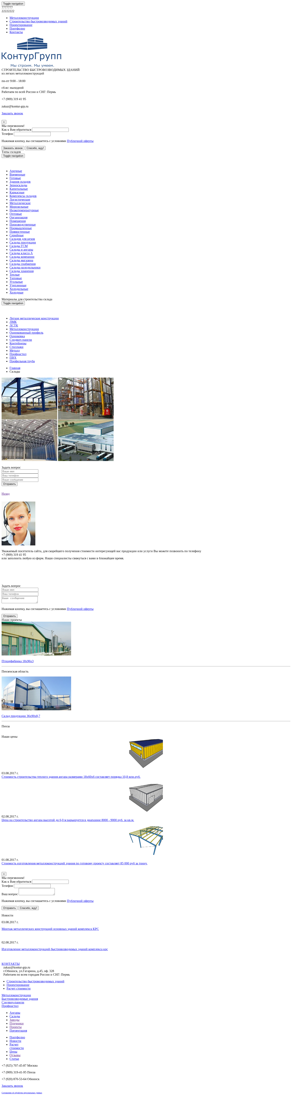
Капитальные (19, 188)
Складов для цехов (22, 239)
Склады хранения (22, 271)
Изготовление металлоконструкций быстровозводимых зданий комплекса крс (55, 949)
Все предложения (13, 911)
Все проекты (10, 733)
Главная (15, 368)
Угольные (16, 281)
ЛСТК (14, 325)
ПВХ (13, 357)
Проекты (16, 1027)
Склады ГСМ (19, 246)
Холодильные (19, 289)
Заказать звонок (13, 148)
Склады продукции (23, 242)
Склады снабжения (23, 264)
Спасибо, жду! (35, 148)
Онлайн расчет (146, 565)
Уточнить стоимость (15, 870)
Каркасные (17, 192)
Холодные (16, 292)
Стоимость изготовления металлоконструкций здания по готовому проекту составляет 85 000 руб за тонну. (74, 863)
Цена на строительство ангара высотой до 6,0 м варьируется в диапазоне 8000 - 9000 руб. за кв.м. (68, 820)
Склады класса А (21, 253)
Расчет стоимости (19, 988)
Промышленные (21, 228)
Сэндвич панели (21, 339)
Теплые (15, 274)
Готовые (15, 178)
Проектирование (21, 25)
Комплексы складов (23, 196)
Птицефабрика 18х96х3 (18, 661)
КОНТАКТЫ (11, 964)
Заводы (14, 1020)
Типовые (16, 278)
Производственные (23, 224)
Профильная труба (22, 361)
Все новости (38, 960)
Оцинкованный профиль (26, 332)
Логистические (20, 199)
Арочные (16, 171)
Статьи (14, 1058)
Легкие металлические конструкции (34, 318)
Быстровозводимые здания (20, 998)
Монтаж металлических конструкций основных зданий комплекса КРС (50, 929)
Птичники (17, 1023)
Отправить (9, 483)
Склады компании (22, 256)
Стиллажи (16, 347)
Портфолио (17, 28)
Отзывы (15, 1055)
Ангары (15, 1012)
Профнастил (18, 354)
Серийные (17, 235)
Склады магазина (21, 260)
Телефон (7, 133)
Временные (17, 174)
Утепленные (18, 285)
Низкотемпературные (24, 210)
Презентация (18, 1030)
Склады (15, 1016)
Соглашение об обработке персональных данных (22, 1093)
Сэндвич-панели (13, 1002)
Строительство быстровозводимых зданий (38, 21)
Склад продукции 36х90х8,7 (21, 716)
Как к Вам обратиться (16, 129)
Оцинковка (17, 336)
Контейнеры (18, 343)
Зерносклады (18, 185)
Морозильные (19, 206)
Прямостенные (20, 231)
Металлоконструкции (24, 17)
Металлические (20, 203)
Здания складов (20, 181)
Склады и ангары (21, 249)
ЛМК (13, 322)
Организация (18, 217)
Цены (13, 1051)
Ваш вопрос (10, 894)
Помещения (18, 221)
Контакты (16, 32)
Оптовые (16, 214)
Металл (15, 350)
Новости (15, 1041)
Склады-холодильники (25, 267)
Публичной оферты (80, 141)
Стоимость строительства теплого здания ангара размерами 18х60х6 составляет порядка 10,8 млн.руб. (71, 776)
